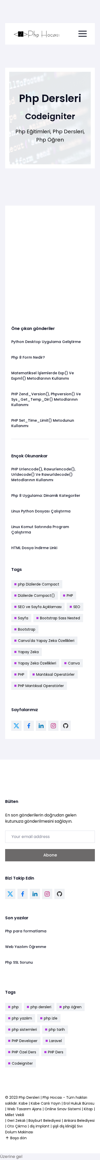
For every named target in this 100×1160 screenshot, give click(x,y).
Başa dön (18, 1138)
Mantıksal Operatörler (55, 674)
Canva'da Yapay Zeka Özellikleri (46, 640)
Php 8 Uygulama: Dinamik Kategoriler (45, 495)
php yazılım (22, 1018)
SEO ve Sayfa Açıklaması (40, 606)
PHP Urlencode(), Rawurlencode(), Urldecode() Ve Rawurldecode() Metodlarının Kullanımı (43, 474)
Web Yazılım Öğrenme (25, 946)
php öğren (72, 1007)
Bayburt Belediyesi (44, 1120)
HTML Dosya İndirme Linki (34, 547)
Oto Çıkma (17, 1126)
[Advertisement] (50, 262)
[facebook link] (29, 726)
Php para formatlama (25, 931)
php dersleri (41, 1007)
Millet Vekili (14, 1114)
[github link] (66, 726)
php (15, 1007)
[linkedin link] (41, 726)
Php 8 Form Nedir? (28, 357)
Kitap (88, 1109)
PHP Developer (24, 1040)
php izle (50, 1018)
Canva (74, 663)
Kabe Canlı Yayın (46, 1103)
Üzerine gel (11, 1156)
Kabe (24, 1103)
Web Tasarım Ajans (25, 1109)
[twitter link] (16, 726)
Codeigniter (22, 1063)
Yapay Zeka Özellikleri (37, 663)
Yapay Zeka (28, 651)
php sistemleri (24, 1029)
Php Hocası (53, 1097)
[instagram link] (53, 726)
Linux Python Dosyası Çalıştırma (41, 511)
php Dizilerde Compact (38, 584)
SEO (76, 606)
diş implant (39, 1126)
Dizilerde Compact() (36, 595)
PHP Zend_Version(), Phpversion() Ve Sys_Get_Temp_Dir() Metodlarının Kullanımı (46, 399)
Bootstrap (26, 629)
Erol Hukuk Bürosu (79, 1103)
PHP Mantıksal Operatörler (41, 685)
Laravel (55, 1040)
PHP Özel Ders (24, 1052)
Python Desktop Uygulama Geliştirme (46, 341)
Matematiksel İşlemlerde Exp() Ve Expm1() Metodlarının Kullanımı (42, 375)
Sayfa (23, 618)
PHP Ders (55, 1052)
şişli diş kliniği (64, 1126)
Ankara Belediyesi (79, 1120)
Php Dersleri (30, 1097)
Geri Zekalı (16, 1120)
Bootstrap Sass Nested (60, 618)
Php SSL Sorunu (19, 962)
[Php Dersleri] (36, 33)
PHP (70, 595)
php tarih (57, 1029)
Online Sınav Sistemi (63, 1109)
